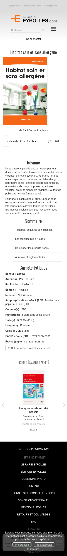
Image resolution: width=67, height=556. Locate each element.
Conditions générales (33, 500)
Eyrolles (31, 141)
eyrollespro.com (50, 5)
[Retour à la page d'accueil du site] (33, 18)
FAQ (33, 521)
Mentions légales (33, 507)
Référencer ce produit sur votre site (30, 348)
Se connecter (33, 39)
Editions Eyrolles (33, 471)
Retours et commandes (33, 514)
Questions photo (34, 478)
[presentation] (3, 404)
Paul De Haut (30, 130)
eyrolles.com (14, 5)
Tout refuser (33, 549)
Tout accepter (44, 544)
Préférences (22, 544)
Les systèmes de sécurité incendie (33, 410)
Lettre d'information (33, 448)
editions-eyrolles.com (32, 5)
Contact (33, 486)
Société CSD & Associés (33, 423)
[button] (25, 91)
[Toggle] (53, 28)
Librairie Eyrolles (33, 464)
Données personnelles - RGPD (34, 493)
